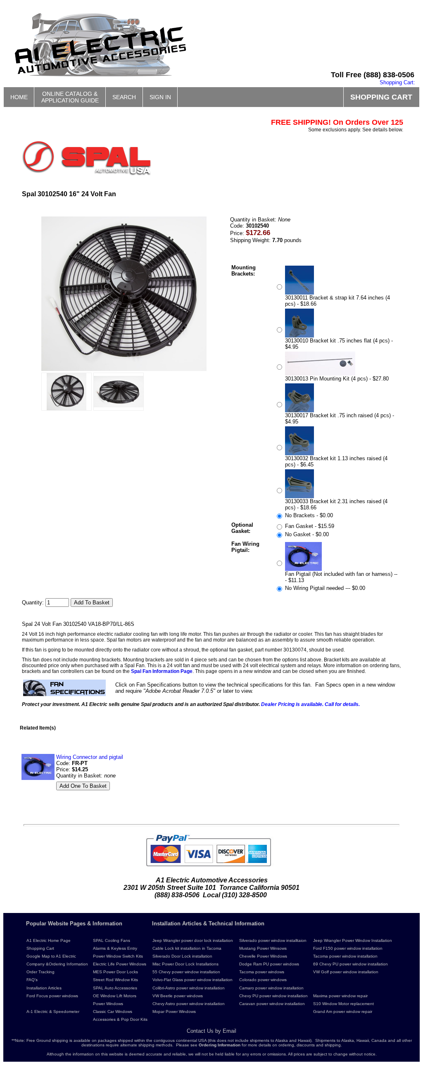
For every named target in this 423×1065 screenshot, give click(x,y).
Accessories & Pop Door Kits (120, 1019)
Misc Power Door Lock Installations (185, 964)
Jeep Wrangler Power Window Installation (352, 940)
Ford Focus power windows (52, 996)
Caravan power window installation (272, 1003)
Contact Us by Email (211, 1031)
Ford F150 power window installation (348, 948)
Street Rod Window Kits (115, 979)
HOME (19, 97)
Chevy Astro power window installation (188, 1003)
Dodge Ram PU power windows (269, 964)
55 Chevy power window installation (186, 972)
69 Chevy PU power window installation (350, 964)
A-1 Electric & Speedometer (52, 1011)
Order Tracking (40, 972)
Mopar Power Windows (174, 1011)
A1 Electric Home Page (48, 940)
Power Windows (108, 1003)
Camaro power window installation (271, 988)
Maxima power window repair (340, 996)
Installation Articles (44, 988)
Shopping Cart (40, 948)
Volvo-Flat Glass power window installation (192, 979)
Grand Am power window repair (342, 1011)
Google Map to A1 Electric (51, 956)
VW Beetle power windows (177, 996)
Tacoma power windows (261, 972)
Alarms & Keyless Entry (115, 948)
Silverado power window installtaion (273, 940)
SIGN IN (160, 97)
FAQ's (32, 979)
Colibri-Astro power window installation (188, 988)
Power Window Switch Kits (118, 956)
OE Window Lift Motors (114, 996)
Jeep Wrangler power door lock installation (192, 940)
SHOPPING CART (381, 97)
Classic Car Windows (112, 1011)
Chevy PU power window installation (273, 996)
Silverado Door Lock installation (182, 956)
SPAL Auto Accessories (115, 988)
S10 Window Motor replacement (343, 1003)
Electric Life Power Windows (119, 964)
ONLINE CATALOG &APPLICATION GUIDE (70, 97)
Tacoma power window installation (345, 956)
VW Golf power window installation (345, 972)
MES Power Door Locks (115, 972)
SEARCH (124, 97)
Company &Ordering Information (57, 964)
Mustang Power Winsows (263, 948)
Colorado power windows (263, 979)
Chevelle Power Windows (263, 956)
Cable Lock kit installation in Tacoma (186, 948)
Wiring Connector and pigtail (89, 757)
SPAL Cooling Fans (111, 940)
